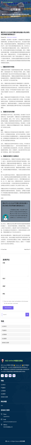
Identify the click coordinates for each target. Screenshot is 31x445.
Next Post (26, 249)
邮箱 (4, 286)
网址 (4, 294)
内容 (4, 263)
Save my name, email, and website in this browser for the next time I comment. (16, 302)
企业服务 (4, 339)
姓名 (4, 279)
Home (15, 13)
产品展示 (4, 330)
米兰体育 (22, 441)
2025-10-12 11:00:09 (12, 37)
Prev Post (4, 249)
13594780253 (6, 417)
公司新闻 (4, 335)
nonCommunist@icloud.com (10, 422)
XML (2, 406)
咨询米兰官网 (5, 343)
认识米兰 (4, 326)
